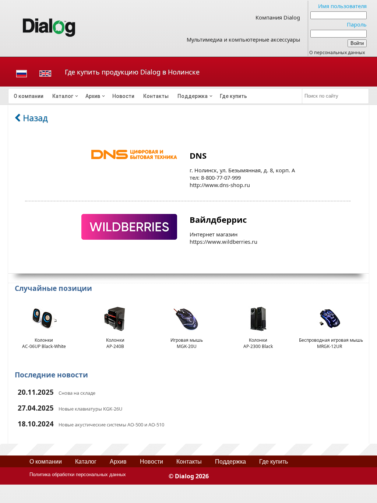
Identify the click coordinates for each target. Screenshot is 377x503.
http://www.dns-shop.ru (220, 185)
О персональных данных (337, 52)
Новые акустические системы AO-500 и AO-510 (111, 424)
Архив (92, 96)
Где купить (233, 96)
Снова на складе (77, 393)
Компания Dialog (278, 17)
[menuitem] (28, 96)
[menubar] (155, 96)
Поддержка (192, 96)
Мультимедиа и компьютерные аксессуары (243, 39)
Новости (123, 96)
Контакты (156, 96)
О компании (28, 96)
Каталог (62, 96)
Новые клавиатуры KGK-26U (90, 408)
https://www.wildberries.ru (223, 241)
